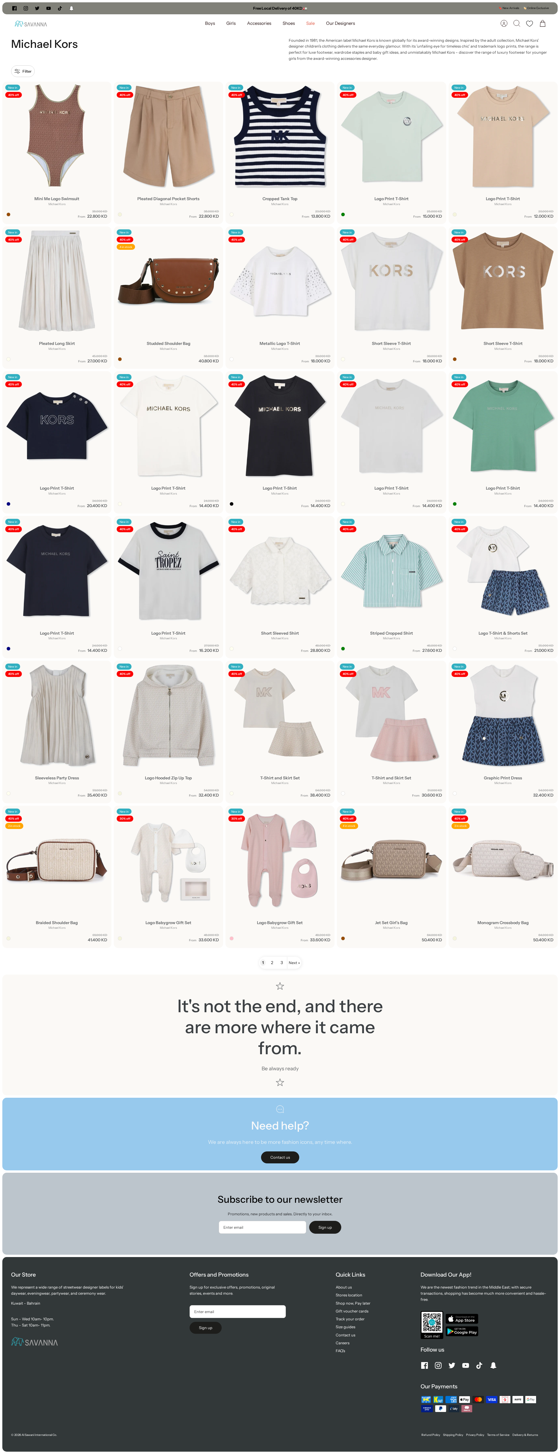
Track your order (350, 1319)
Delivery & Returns (525, 1435)
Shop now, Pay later (353, 1303)
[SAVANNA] (30, 23)
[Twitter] (37, 8)
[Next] (358, 8)
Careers (342, 1342)
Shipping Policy (453, 1435)
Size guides (345, 1326)
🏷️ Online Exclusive (536, 8)
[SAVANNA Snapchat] (71, 8)
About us (344, 1287)
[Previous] (202, 8)
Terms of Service (498, 1435)
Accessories (259, 23)
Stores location (349, 1295)
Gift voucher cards (352, 1311)
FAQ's (340, 1350)
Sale (310, 23)
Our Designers (340, 23)
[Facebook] (14, 8)
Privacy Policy (475, 1435)
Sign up (325, 1227)
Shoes (289, 23)
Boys (210, 23)
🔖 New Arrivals (508, 8)
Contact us (345, 1335)
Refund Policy (430, 1435)
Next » (294, 962)
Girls (231, 23)
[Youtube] (48, 8)
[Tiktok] (60, 8)
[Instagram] (26, 8)
